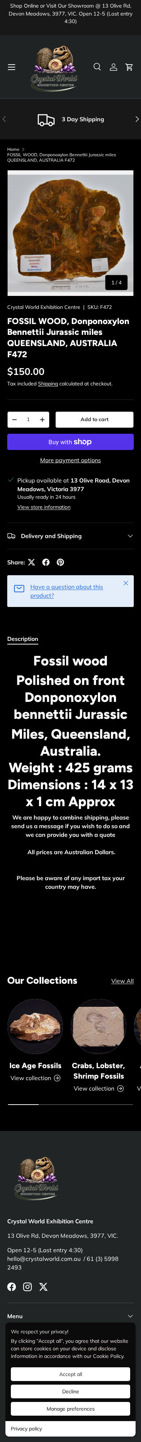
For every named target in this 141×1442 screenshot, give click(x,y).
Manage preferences (71, 1409)
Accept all (70, 1374)
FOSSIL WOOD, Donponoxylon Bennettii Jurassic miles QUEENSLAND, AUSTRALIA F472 (61, 157)
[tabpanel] (70, 784)
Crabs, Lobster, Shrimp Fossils (98, 1070)
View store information (43, 507)
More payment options (70, 460)
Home (13, 149)
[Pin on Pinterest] (60, 562)
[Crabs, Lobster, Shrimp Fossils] (98, 1026)
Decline (70, 1391)
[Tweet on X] (31, 562)
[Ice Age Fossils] (35, 1026)
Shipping (48, 383)
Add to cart (94, 419)
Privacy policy (26, 1428)
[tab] (22, 639)
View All (122, 980)
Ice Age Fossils (35, 1065)
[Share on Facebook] (46, 562)
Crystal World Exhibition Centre (43, 307)
